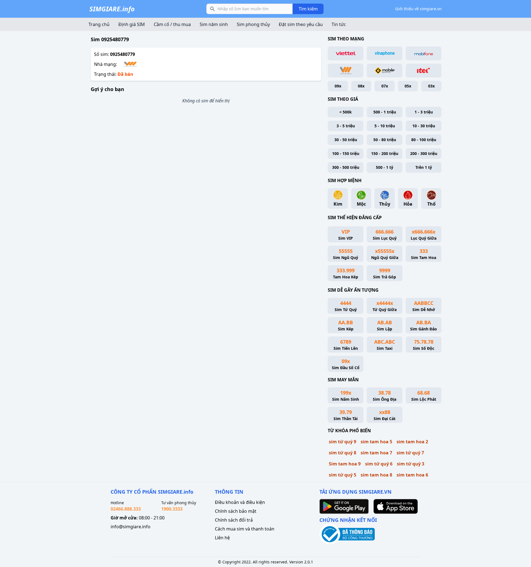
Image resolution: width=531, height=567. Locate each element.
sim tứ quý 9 (342, 442)
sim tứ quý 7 (410, 453)
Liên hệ (222, 538)
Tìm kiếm (308, 9)
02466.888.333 (126, 509)
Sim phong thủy (253, 24)
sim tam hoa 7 (376, 453)
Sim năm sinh (214, 24)
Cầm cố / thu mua (172, 24)
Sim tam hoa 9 (345, 464)
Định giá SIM (131, 24)
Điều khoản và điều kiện (240, 502)
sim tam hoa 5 (376, 442)
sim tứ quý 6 (378, 464)
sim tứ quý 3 (410, 464)
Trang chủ (99, 24)
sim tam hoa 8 (376, 475)
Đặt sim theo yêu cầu (301, 24)
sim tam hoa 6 (412, 475)
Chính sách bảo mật (235, 511)
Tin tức (339, 24)
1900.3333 (172, 509)
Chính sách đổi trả (234, 520)
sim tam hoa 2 (412, 442)
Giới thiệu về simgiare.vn (418, 8)
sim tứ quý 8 (342, 453)
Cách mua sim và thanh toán (244, 529)
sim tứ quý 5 (342, 475)
